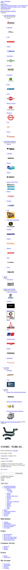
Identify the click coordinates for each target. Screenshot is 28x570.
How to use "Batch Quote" (10, 537)
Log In (6, 458)
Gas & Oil (6, 367)
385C (11, 491)
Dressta (8, 494)
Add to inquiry (19, 473)
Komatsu (9, 503)
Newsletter (6, 568)
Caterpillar (9, 490)
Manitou (9, 505)
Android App (7, 557)
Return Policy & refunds (10, 525)
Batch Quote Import (5, 11)
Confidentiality (7, 523)
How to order (7, 535)
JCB (8, 500)
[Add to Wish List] (23, 447)
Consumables (7, 512)
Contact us (13, 11)
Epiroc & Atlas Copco (12, 496)
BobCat (9, 489)
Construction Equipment (10, 141)
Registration (7, 1)
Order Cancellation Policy (10, 538)
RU (3, 2)
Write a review (4, 483)
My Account (7, 563)
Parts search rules (8, 534)
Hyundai (9, 498)
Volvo (8, 508)
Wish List (6, 566)
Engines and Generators (9, 289)
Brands (5, 555)
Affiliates (6, 522)
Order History (7, 565)
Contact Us (6, 546)
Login (2, 1)
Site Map (6, 549)
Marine (5, 276)
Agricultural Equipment (9, 15)
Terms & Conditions (9, 526)
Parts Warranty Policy (9, 540)
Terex (8, 507)
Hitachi (8, 497)
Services (6, 389)
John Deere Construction (13, 501)
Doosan (9, 493)
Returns (6, 547)
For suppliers (7, 527)
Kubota (8, 504)
